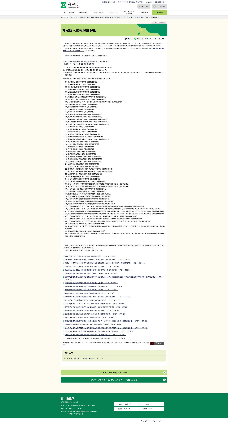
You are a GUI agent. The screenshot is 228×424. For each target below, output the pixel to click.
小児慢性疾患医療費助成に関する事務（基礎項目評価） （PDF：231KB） (91, 273)
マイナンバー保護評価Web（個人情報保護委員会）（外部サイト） (86, 61)
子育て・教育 (98, 12)
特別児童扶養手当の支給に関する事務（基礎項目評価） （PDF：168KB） (91, 283)
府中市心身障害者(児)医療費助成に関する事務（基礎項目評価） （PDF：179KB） (94, 324)
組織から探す (147, 409)
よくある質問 (161, 6)
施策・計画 (109, 17)
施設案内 (144, 12)
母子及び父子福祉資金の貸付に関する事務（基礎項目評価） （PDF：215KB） (93, 300)
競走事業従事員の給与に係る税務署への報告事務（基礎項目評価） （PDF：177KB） (95, 314)
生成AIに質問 (144, 6)
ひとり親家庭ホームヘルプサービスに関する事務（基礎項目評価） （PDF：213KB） (95, 303)
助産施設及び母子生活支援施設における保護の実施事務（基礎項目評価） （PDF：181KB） (98, 296)
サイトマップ (122, 2)
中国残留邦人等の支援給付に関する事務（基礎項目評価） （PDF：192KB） (92, 266)
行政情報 (160, 12)
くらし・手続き (68, 12)
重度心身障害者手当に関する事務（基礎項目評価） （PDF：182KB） (90, 317)
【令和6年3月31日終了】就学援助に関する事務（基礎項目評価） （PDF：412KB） (95, 338)
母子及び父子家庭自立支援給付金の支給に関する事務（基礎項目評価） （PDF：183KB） (97, 307)
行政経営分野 (119, 17)
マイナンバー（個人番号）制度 (134, 17)
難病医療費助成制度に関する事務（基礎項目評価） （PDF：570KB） (90, 293)
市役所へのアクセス (124, 409)
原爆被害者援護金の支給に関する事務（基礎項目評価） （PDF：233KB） (91, 290)
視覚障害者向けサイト (108, 2)
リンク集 (146, 404)
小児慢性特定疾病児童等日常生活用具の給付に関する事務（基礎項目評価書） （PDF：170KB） (99, 331)
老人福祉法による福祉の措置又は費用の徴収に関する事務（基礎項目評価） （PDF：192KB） (98, 270)
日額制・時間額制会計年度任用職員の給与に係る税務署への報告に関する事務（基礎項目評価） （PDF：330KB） (105, 263)
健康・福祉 (83, 12)
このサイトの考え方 (124, 404)
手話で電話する (159, 2)
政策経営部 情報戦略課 (82, 358)
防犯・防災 (114, 12)
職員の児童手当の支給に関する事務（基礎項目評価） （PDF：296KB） (91, 256)
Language (149, 2)
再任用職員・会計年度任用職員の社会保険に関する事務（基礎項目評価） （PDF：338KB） (98, 259)
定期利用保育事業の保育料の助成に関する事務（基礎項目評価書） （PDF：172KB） (95, 335)
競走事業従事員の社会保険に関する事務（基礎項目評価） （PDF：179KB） (92, 310)
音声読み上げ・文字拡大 (136, 2)
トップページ (73, 17)
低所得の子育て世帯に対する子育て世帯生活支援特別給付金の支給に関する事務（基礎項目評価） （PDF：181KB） (106, 328)
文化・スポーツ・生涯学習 (129, 12)
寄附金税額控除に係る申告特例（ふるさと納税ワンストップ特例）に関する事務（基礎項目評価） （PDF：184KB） (106, 321)
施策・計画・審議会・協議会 (95, 17)
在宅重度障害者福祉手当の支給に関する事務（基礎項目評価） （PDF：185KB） (94, 286)
